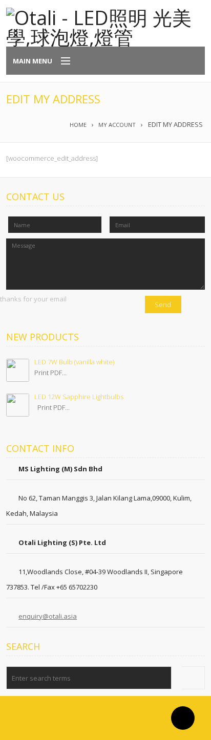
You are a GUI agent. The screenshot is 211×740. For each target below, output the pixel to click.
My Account (117, 124)
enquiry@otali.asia (47, 616)
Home (78, 124)
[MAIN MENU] (61, 61)
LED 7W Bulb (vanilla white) (74, 361)
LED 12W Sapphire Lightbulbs (78, 396)
